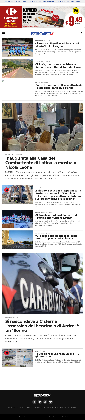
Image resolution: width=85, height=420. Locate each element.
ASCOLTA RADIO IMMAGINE (43, 1)
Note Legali (60, 408)
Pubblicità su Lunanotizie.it (19, 408)
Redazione (73, 408)
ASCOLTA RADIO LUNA (16, 1)
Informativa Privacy (44, 408)
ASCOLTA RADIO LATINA (70, 1)
